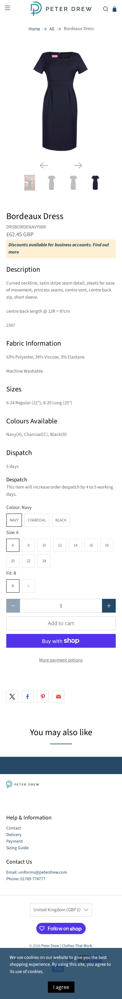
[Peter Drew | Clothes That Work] (61, 9)
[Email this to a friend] (58, 697)
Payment (14, 841)
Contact (13, 828)
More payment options (61, 660)
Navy (14, 520)
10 (44, 545)
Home (34, 29)
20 (13, 561)
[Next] (78, 165)
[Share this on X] (12, 697)
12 (60, 545)
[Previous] (43, 165)
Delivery (14, 835)
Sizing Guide (17, 848)
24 (44, 561)
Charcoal (37, 520)
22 (28, 561)
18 (107, 545)
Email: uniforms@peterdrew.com (36, 872)
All (51, 29)
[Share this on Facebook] (27, 697)
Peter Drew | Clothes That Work (66, 946)
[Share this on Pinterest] (43, 697)
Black (61, 520)
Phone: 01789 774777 (25, 879)
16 (91, 545)
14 (75, 545)
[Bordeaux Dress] (61, 101)
